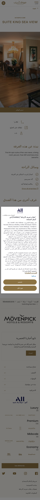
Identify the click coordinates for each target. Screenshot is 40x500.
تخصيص (20, 282)
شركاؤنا (34, 276)
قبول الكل (20, 288)
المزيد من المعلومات (31, 273)
